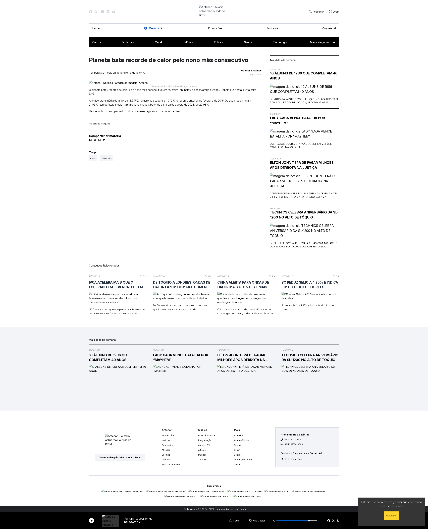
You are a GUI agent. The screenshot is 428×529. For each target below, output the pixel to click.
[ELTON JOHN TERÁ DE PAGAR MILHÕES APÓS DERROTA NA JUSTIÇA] (304, 181)
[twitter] (333, 521)
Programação (204, 440)
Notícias (166, 440)
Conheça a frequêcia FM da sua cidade (119, 457)
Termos (238, 464)
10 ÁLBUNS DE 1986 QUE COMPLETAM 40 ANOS (304, 75)
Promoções (215, 28)
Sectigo (238, 455)
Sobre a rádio (168, 435)
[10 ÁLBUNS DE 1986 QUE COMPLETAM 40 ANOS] (304, 89)
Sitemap (238, 445)
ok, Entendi (391, 515)
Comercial (329, 28)
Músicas (202, 455)
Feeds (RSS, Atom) (243, 459)
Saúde (248, 42)
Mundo (159, 42)
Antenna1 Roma (241, 440)
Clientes (166, 455)
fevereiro (107, 158)
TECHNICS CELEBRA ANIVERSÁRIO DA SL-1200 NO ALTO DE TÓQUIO (304, 214)
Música (188, 42)
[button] (90, 11)
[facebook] (328, 521)
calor (93, 158)
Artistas (202, 450)
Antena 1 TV (204, 445)
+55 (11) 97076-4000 (293, 444)
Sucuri (237, 450)
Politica (218, 42)
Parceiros (238, 435)
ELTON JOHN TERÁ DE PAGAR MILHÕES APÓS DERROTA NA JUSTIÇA (302, 165)
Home (96, 28)
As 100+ (202, 459)
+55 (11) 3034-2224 (292, 439)
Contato (166, 459)
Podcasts (272, 28)
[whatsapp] (338, 521)
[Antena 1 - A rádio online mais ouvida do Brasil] (214, 11)
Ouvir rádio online (207, 435)
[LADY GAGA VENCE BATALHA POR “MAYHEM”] (304, 134)
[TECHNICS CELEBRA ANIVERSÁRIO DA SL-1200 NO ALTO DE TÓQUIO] (304, 230)
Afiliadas (166, 450)
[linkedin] (104, 140)
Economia (128, 42)
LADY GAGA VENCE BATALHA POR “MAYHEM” (297, 120)
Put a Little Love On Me (138, 519)
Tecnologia (280, 42)
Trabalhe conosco (171, 464)
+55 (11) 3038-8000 (293, 459)
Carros (96, 42)
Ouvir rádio (156, 28)
